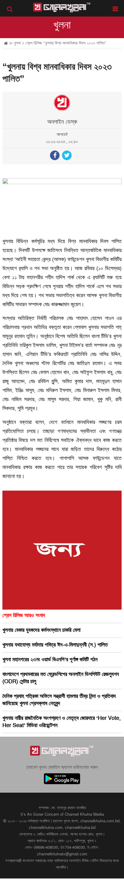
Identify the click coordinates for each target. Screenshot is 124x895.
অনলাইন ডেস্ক (62, 122)
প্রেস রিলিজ (33, 43)
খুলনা (62, 25)
